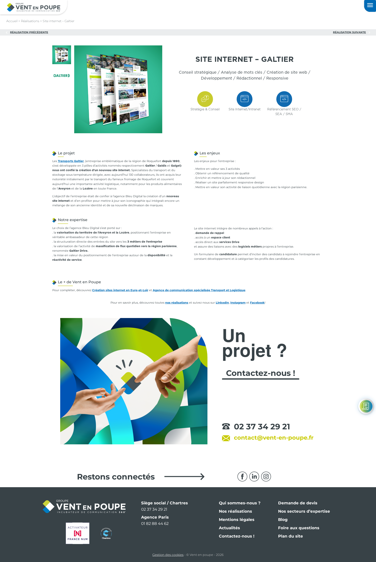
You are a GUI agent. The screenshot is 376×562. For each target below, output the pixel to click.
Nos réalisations (235, 511)
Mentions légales (236, 519)
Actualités (229, 527)
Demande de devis (297, 503)
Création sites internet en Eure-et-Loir (120, 290)
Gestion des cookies (168, 555)
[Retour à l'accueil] (33, 7)
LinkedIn (222, 302)
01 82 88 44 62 (155, 523)
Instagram (238, 302)
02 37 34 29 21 (262, 426)
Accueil (12, 21)
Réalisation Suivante (349, 32)
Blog (283, 519)
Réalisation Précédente (29, 32)
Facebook (257, 302)
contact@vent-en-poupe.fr (274, 437)
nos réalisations (176, 302)
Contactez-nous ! (236, 536)
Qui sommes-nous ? (240, 503)
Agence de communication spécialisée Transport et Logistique (199, 290)
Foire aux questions (298, 527)
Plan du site (290, 536)
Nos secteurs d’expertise (304, 511)
